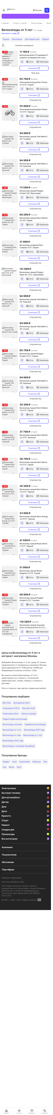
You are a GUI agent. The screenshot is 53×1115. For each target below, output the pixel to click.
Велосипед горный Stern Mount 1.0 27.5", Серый (33, 463)
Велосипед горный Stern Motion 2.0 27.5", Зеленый (34, 436)
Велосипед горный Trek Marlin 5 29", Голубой (33, 137)
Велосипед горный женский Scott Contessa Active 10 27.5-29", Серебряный (32, 626)
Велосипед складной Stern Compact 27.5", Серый (31, 246)
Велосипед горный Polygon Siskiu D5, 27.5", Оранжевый (32, 273)
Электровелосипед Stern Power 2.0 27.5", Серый (33, 83)
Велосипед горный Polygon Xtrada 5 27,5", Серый (31, 355)
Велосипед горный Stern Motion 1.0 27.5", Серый (34, 409)
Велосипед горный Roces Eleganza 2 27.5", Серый (31, 572)
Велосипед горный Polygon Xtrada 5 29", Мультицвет (31, 192)
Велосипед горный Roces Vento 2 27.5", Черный (33, 545)
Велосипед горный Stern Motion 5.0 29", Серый (34, 219)
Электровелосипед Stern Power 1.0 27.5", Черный (33, 110)
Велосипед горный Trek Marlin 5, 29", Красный (34, 165)
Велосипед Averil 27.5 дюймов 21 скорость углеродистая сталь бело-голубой (34, 56)
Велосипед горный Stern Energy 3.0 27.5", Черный (34, 517)
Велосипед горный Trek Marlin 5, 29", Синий (34, 327)
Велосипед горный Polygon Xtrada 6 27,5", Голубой (31, 599)
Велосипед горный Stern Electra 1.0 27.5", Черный (34, 490)
